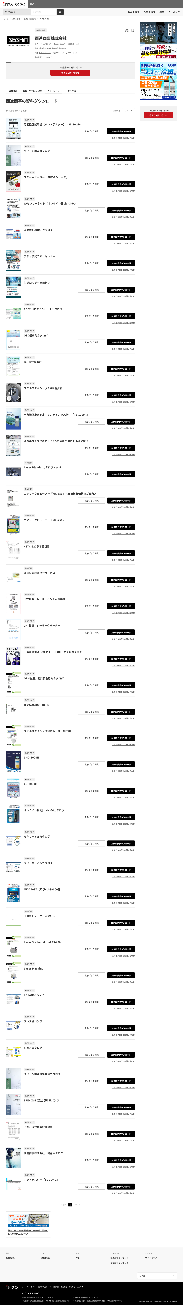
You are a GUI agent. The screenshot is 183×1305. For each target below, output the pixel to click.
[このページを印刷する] (127, 31)
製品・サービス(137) (32, 90)
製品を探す (134, 12)
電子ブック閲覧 (92, 131)
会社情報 (64, 1287)
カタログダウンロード (121, 131)
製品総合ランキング (119, 1257)
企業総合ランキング (119, 1262)
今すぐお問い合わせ (70, 72)
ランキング (174, 12)
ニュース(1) (70, 90)
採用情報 (72, 1287)
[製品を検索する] (60, 12)
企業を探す (149, 12)
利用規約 (56, 1287)
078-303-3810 (45, 53)
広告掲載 (80, 1287)
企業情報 (13, 90)
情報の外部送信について (44, 1287)
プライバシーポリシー (29, 1287)
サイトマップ (151, 1257)
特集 (161, 12)
